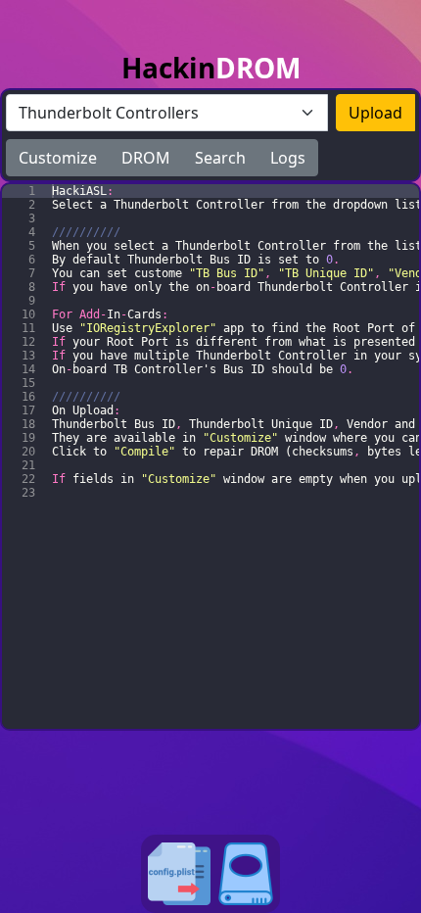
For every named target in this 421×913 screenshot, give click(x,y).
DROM (145, 157)
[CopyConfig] (179, 873)
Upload (375, 112)
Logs (287, 157)
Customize (58, 157)
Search (220, 157)
